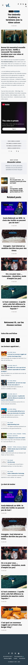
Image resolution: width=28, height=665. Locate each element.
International (12, 232)
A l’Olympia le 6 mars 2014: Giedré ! (16, 437)
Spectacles (15, 435)
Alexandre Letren (14, 162)
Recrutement (22, 658)
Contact (15, 658)
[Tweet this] (18, 151)
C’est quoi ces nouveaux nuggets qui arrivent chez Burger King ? (11, 625)
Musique (9, 435)
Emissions (19, 447)
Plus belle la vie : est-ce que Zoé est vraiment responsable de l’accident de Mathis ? (13, 369)
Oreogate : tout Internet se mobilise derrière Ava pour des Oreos (14, 248)
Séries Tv (17, 11)
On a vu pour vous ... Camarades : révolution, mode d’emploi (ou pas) (14, 276)
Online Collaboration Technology (15, 473)
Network (25, 447)
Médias (11, 204)
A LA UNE (11, 11)
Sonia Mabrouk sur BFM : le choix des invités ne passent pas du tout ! (14, 220)
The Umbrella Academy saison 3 (13, 143)
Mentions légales (8, 658)
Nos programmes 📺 (19, 656)
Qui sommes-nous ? (7, 656)
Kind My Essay (11, 462)
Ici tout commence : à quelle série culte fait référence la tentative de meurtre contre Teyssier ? (13, 398)
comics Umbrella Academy (14, 141)
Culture (14, 433)
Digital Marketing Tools (13, 424)
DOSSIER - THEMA (7, 260)
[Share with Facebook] (16, 151)
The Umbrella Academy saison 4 (13, 145)
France (14, 352)
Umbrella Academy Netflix (14, 148)
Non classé (10, 422)
